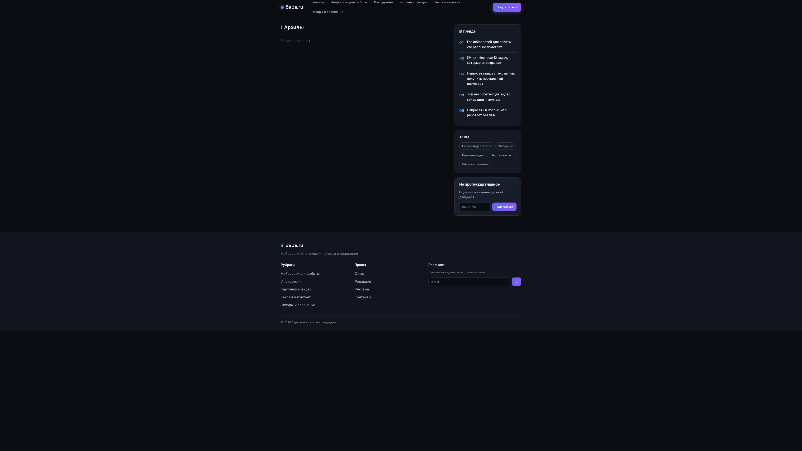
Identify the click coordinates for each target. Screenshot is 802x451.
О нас (359, 273)
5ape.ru (294, 7)
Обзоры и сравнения (327, 12)
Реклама (362, 289)
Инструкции (505, 146)
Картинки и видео (473, 155)
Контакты (363, 297)
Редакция (363, 281)
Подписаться (507, 7)
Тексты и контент (502, 155)
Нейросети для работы (476, 146)
